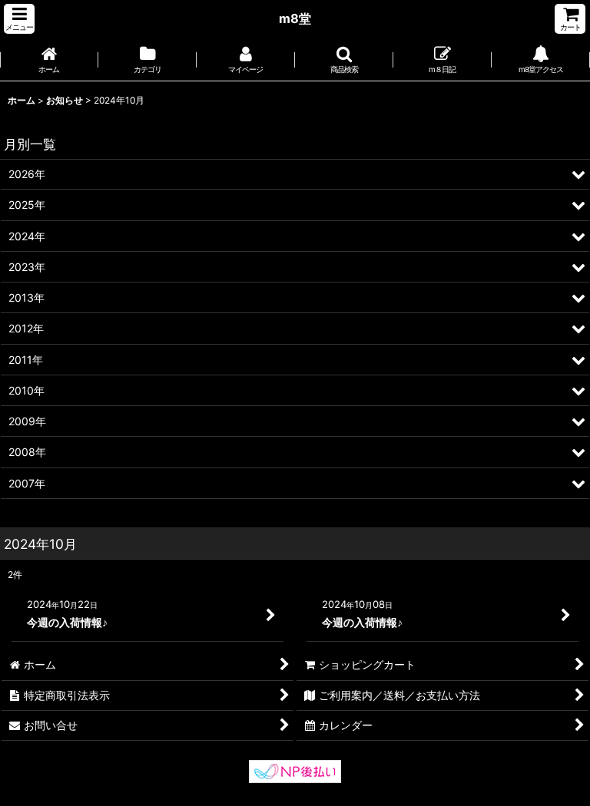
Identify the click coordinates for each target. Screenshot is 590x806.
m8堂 (295, 18)
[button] (19, 19)
